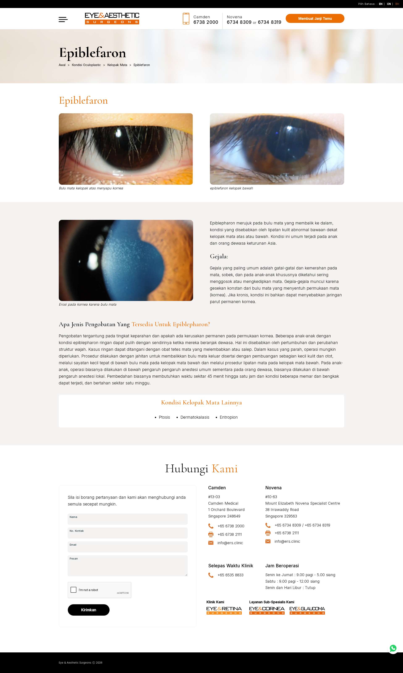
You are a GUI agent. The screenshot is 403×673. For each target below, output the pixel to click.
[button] (63, 19)
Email (73, 544)
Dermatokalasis (195, 417)
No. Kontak (77, 530)
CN (389, 4)
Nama (73, 517)
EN (380, 4)
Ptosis (164, 417)
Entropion (229, 417)
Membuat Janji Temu (315, 18)
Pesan (74, 558)
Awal (62, 65)
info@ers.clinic (230, 543)
